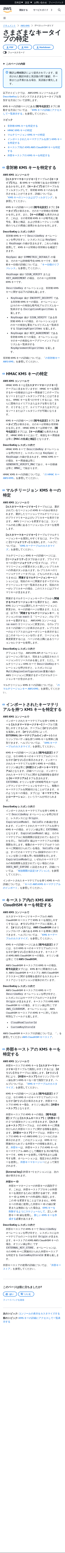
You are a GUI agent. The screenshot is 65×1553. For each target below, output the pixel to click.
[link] (44, 25)
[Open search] (59, 10)
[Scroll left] (17, 9)
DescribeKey (10, 96)
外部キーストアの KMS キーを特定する (29, 155)
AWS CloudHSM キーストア (37, 1036)
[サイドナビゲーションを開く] (4, 18)
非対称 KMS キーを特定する (23, 125)
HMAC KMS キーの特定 (20, 130)
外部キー (15, 1147)
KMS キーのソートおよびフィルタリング (30, 197)
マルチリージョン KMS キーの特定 (26, 134)
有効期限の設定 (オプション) (33, 870)
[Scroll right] (51, 9)
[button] (14, 63)
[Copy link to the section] (3, 167)
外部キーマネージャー (32, 1162)
